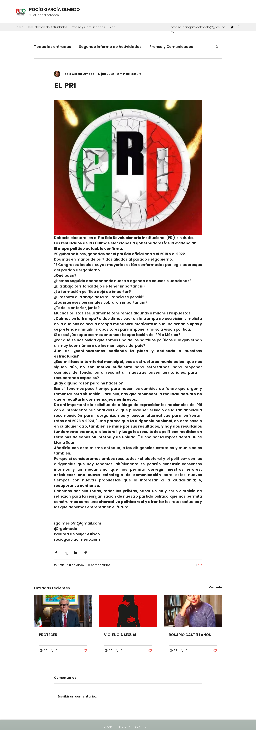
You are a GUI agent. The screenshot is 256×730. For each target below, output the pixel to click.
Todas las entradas (52, 46)
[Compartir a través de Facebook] (56, 553)
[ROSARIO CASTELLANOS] (193, 611)
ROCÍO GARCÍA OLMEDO (54, 9)
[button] (217, 46)
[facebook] (238, 27)
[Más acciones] (199, 73)
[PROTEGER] (63, 611)
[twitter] (232, 27)
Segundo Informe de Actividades (110, 46)
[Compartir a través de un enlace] (85, 553)
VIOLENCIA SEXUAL (120, 634)
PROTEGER (48, 634)
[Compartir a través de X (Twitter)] (66, 553)
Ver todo (215, 587)
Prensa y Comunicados (171, 46)
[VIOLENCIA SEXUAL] (128, 611)
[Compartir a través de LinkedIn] (75, 553)
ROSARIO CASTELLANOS (190, 634)
